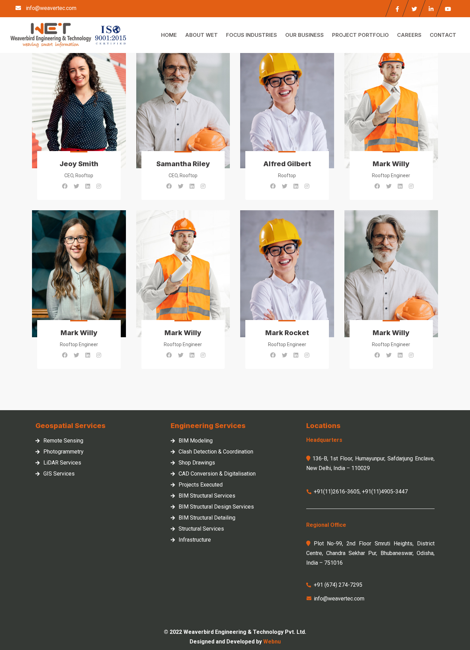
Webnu (272, 641)
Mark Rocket (287, 333)
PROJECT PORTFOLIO (360, 35)
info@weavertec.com (51, 8)
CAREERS (409, 35)
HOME (169, 35)
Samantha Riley (183, 164)
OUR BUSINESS (304, 35)
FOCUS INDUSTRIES (251, 35)
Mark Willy (391, 164)
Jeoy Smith (79, 164)
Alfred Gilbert (287, 164)
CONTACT (443, 35)
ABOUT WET (201, 35)
